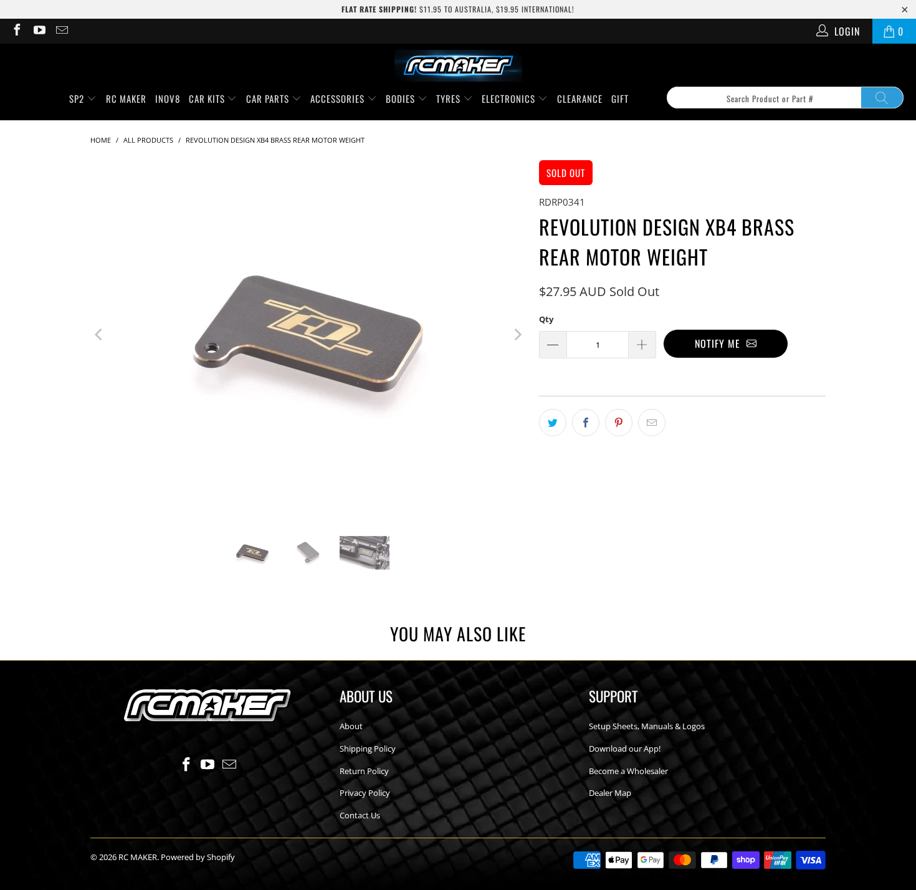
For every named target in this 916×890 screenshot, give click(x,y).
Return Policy (364, 771)
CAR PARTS (269, 98)
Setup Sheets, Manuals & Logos (647, 726)
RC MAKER (126, 98)
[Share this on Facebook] (585, 422)
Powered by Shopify (198, 857)
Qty (546, 319)
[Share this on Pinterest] (618, 422)
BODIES (401, 98)
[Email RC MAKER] (61, 31)
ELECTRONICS (510, 98)
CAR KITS (208, 98)
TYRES (449, 98)
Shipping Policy (368, 748)
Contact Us (360, 815)
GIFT (620, 98)
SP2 (78, 98)
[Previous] (100, 334)
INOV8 (167, 98)
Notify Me (721, 343)
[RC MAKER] (458, 67)
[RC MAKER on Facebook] (16, 31)
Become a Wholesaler (628, 771)
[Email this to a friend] (652, 422)
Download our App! (625, 748)
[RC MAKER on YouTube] (38, 31)
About (351, 726)
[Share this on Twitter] (552, 422)
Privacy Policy (365, 792)
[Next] (517, 334)
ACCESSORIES (338, 98)
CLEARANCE (580, 98)
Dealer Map (610, 792)
